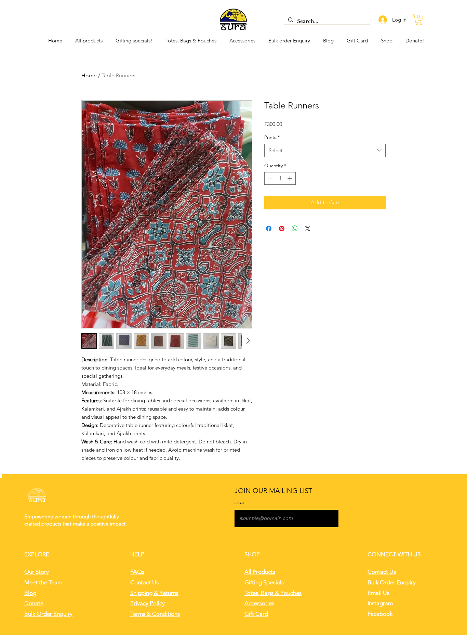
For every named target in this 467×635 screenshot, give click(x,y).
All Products (259, 571)
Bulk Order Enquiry (48, 613)
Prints (272, 137)
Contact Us (144, 582)
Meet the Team (43, 582)
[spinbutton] (280, 178)
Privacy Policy (147, 603)
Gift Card (256, 613)
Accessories (259, 603)
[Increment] (290, 178)
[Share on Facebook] (269, 228)
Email (239, 503)
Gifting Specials (264, 582)
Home (89, 75)
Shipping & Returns (154, 592)
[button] (419, 19)
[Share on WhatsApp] (295, 228)
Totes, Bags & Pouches (273, 592)
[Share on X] (308, 228)
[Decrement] (269, 178)
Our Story (36, 571)
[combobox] (325, 150)
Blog (30, 592)
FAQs (137, 571)
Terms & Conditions (155, 613)
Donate (33, 603)
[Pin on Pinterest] (282, 228)
